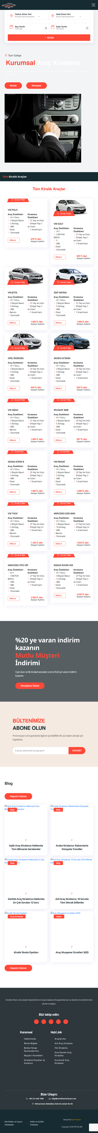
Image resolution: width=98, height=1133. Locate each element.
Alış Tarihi (20, 27)
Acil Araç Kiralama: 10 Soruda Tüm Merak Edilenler (72, 900)
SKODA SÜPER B (16, 461)
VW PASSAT (59, 461)
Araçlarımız (60, 1038)
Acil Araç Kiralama (64, 1043)
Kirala (50, 37)
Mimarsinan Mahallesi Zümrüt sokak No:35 (54, 1104)
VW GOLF (58, 223)
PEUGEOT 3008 (61, 409)
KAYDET (77, 750)
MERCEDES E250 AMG (64, 513)
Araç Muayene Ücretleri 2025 (72, 952)
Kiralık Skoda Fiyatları (26, 952)
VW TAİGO (13, 409)
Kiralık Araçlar (15, 176)
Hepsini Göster (18, 796)
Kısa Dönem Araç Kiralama (63, 1054)
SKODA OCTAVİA (62, 358)
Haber (59, 916)
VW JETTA (12, 292)
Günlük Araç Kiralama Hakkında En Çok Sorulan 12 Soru (26, 900)
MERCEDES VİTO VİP (18, 565)
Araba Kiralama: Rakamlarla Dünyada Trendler (72, 847)
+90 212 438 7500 (36, 1098)
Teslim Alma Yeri (23, 14)
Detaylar (36, 85)
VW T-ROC (13, 513)
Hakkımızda (30, 1038)
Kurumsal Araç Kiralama (62, 1062)
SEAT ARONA (60, 292)
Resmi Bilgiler (31, 1043)
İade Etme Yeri (63, 14)
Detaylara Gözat (30, 685)
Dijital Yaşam (76, 1119)
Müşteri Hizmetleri (33, 1055)
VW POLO (12, 209)
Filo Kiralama (61, 1047)
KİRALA (12, 240)
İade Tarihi (61, 27)
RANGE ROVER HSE (63, 565)
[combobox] (27, 17)
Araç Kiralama (16, 916)
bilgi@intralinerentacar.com (64, 1098)
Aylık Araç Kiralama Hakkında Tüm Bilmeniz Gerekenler (26, 847)
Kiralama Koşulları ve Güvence (34, 1062)
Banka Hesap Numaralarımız (31, 1049)
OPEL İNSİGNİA (15, 358)
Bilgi (12, 809)
